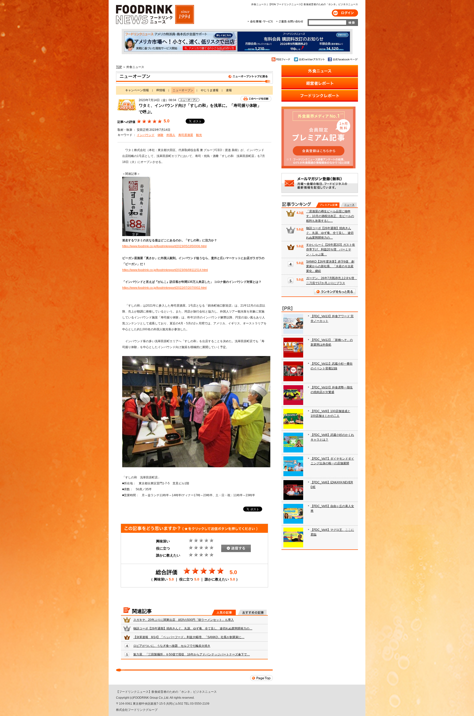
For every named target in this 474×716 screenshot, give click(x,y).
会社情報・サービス (261, 21)
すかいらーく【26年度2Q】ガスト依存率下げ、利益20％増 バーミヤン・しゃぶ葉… (330, 249)
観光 (199, 135)
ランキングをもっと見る (335, 291)
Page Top (261, 678)
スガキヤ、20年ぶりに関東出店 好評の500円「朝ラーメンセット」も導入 (183, 620)
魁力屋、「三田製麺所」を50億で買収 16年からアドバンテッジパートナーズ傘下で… (191, 654)
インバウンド (146, 135)
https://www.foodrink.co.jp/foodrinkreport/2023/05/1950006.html (164, 246)
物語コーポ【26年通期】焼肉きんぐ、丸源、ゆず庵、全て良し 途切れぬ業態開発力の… (192, 628)
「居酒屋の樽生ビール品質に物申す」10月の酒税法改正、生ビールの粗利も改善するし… (330, 216)
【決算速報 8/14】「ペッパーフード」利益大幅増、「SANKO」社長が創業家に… (188, 637)
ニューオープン (194, 77)
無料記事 (348, 204)
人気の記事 (224, 612)
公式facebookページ (342, 59)
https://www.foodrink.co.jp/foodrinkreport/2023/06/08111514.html (165, 270)
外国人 (170, 135)
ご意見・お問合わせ (290, 21)
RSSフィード (281, 59)
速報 (229, 90)
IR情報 (160, 90)
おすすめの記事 (252, 612)
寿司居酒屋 (185, 135)
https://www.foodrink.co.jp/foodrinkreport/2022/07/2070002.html (164, 288)
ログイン (345, 13)
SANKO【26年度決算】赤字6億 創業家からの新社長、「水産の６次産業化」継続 (330, 266)
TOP (119, 67)
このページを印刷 (255, 99)
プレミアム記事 (327, 204)
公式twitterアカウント (310, 59)
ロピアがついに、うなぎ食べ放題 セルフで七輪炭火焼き (171, 646)
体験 (160, 135)
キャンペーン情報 (137, 90)
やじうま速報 (209, 90)
